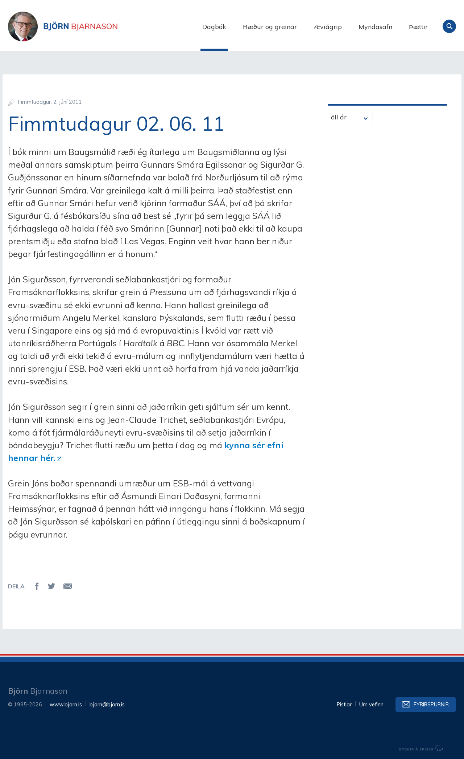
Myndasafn (375, 27)
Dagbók (214, 27)
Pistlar (344, 704)
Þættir (418, 27)
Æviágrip (328, 27)
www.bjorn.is (66, 704)
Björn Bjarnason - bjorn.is (80, 26)
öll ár (339, 117)
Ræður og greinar (270, 27)
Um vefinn (371, 704)
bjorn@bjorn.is (107, 704)
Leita (449, 26)
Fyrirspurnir (431, 704)
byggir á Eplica (421, 748)
